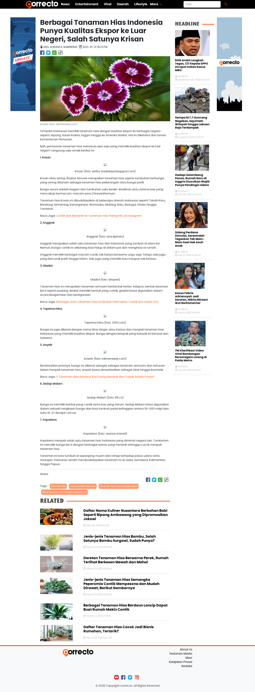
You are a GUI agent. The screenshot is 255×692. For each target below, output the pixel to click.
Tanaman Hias (58, 486)
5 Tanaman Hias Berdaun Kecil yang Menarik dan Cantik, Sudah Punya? (105, 376)
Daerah (123, 4)
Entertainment (86, 4)
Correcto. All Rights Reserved (140, 685)
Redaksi (186, 666)
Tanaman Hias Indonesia (83, 486)
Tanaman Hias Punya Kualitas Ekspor (119, 486)
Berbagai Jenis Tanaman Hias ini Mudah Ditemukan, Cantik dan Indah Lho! (107, 301)
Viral (107, 4)
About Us (186, 649)
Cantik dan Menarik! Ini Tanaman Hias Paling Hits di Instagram (99, 215)
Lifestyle (140, 4)
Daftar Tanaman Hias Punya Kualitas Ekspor (64, 492)
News (65, 4)
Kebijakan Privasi (180, 662)
